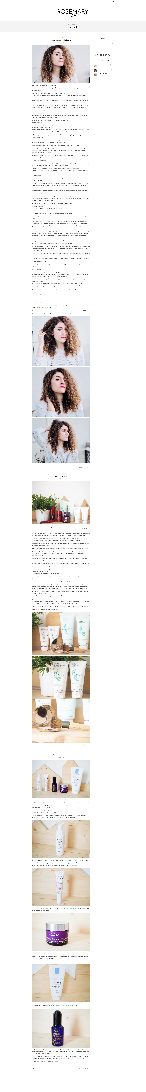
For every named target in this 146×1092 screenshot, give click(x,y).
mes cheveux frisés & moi (60, 40)
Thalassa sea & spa (54, 538)
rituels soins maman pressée (61, 755)
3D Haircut (50, 221)
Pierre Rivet (85, 240)
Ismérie (72, 230)
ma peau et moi (61, 476)
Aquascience (44, 593)
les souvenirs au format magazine (107, 69)
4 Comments (34, 1068)
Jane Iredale (80, 584)
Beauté (61, 37)
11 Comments (35, 467)
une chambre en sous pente (105, 64)
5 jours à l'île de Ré (104, 73)
